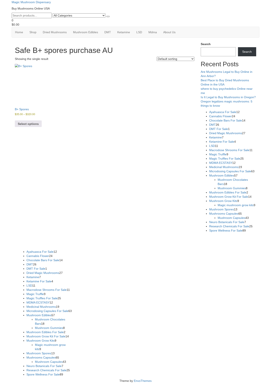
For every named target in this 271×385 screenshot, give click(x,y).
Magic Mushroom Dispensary (31, 2)
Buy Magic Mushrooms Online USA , (41, 239)
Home (19, 32)
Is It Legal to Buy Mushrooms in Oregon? (228, 97)
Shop (32, 32)
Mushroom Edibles (85, 32)
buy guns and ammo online (123, 243)
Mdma (152, 32)
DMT (107, 32)
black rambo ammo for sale (85, 243)
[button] (135, 22)
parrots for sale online (208, 239)
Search (206, 44)
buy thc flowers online (177, 239)
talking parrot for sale (51, 243)
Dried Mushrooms (55, 32)
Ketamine (123, 32)
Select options (28, 124)
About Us (169, 32)
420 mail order (151, 239)
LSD (139, 32)
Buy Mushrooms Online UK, (122, 239)
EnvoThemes (143, 380)
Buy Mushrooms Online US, (84, 239)
